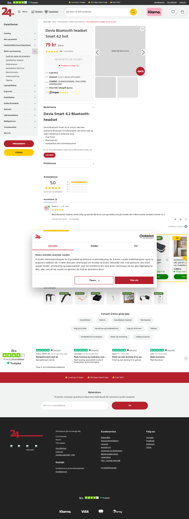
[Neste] (184, 258)
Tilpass (92, 280)
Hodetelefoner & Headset (91, 337)
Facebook (150, 440)
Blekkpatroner (10, 121)
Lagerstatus (106, 457)
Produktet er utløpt (69, 60)
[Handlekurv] (182, 11)
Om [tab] (136, 246)
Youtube (149, 437)
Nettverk (7, 109)
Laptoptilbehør (10, 85)
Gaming (7, 33)
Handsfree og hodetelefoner (106, 328)
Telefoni (102, 320)
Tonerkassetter (10, 127)
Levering (104, 444)
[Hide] (93, 107)
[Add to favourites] (142, 29)
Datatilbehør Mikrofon (15, 68)
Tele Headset (145, 320)
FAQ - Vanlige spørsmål (110, 460)
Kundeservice (159, 2)
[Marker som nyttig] (175, 219)
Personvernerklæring (109, 440)
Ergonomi (8, 91)
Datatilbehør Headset (14, 60)
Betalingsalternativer (109, 454)
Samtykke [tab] (53, 246)
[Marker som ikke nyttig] (181, 219)
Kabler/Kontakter (11, 103)
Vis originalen (74, 219)
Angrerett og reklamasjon (111, 450)
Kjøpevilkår (105, 437)
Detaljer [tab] (94, 246)
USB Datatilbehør (11, 115)
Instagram (150, 444)
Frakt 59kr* (116, 2)
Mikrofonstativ (12, 72)
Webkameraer (11, 64)
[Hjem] (8, 11)
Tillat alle (134, 280)
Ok (130, 405)
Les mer (49, 155)
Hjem (54, 22)
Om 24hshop (172, 2)
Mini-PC (7, 133)
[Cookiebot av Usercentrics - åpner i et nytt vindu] (142, 237)
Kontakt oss (106, 447)
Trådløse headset (143, 337)
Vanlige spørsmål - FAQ (65, 455)
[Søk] (133, 11)
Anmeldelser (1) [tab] (50, 199)
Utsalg (18, 152)
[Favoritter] (173, 11)
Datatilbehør (11, 25)
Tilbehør (9, 80)
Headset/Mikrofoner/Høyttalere (17, 45)
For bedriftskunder (109, 468)
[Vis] (93, 164)
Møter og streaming (12, 51)
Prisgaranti (19, 143)
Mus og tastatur (10, 39)
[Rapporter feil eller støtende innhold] (186, 219)
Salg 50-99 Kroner (134, 328)
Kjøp (158, 276)
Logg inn (182, 2)
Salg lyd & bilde (80, 328)
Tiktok (148, 447)
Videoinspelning (12, 76)
